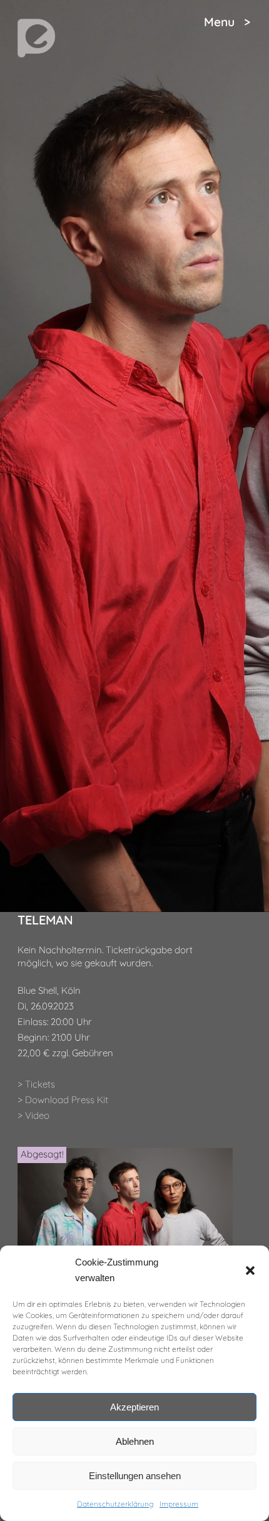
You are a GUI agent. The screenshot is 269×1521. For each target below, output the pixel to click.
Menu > (227, 21)
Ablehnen (135, 1441)
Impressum (179, 1504)
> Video (33, 1115)
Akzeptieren (134, 1407)
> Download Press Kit (63, 1100)
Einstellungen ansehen (135, 1475)
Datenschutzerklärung (115, 1504)
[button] (250, 1270)
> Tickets (36, 1084)
